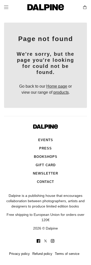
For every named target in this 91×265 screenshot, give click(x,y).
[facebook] (38, 241)
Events (45, 140)
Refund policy (42, 254)
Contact (45, 182)
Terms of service (67, 254)
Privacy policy (19, 254)
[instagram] (52, 241)
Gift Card (46, 165)
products (61, 92)
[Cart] (85, 7)
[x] (45, 241)
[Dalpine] (45, 7)
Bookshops (45, 157)
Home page (56, 86)
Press (45, 148)
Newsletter (45, 173)
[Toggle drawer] (6, 7)
